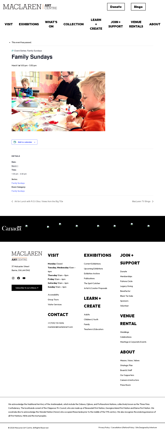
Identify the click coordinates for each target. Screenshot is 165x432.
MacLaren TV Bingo (141, 201)
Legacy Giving (126, 286)
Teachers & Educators (93, 329)
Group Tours (53, 299)
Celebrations (125, 337)
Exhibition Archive (92, 273)
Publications (89, 278)
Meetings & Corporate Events (133, 342)
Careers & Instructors (129, 380)
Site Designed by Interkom (146, 427)
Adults (87, 314)
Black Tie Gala (126, 296)
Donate (123, 271)
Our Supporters (127, 375)
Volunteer (124, 305)
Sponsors (124, 301)
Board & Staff (126, 370)
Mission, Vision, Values (129, 360)
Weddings (124, 332)
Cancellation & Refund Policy (123, 427)
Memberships (126, 276)
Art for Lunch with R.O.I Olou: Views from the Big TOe (38, 201)
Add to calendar (25, 142)
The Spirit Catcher (92, 283)
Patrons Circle (126, 281)
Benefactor (125, 291)
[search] (153, 6)
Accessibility (53, 294)
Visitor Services (55, 304)
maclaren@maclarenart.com (60, 327)
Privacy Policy (104, 427)
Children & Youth (91, 319)
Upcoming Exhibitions (93, 268)
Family (87, 324)
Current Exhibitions (92, 263)
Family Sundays (18, 183)
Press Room (125, 385)
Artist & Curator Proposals (95, 288)
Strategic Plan (126, 365)
